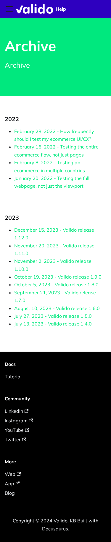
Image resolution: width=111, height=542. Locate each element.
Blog (10, 493)
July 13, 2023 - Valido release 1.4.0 (53, 324)
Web (10, 474)
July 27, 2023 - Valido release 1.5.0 (53, 316)
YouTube (14, 430)
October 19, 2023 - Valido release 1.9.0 (58, 277)
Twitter (13, 440)
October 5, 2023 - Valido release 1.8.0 (56, 284)
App (9, 483)
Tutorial (13, 377)
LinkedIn (14, 411)
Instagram (16, 421)
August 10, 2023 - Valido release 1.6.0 (57, 308)
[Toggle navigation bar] (9, 8)
